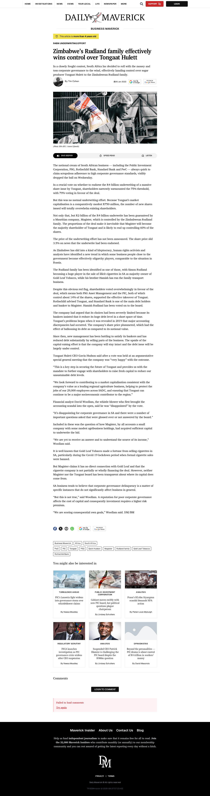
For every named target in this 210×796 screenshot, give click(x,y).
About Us (106, 730)
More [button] (124, 4)
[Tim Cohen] (58, 81)
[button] (134, 81)
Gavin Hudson (94, 548)
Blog (140, 730)
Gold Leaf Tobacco (142, 548)
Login (177, 4)
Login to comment (105, 689)
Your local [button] (84, 4)
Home (28, 4)
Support (152, 4)
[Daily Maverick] (105, 17)
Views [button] (70, 4)
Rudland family (122, 548)
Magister (108, 548)
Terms (111, 776)
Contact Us (124, 730)
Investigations (43, 4)
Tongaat (73, 548)
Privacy (99, 776)
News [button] (59, 4)
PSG (82, 548)
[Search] (141, 3)
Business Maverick (63, 543)
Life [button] (97, 4)
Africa (78, 543)
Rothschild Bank (62, 554)
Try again (61, 707)
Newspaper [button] (110, 4)
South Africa (90, 543)
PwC (57, 548)
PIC (64, 548)
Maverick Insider (82, 730)
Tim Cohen (73, 81)
